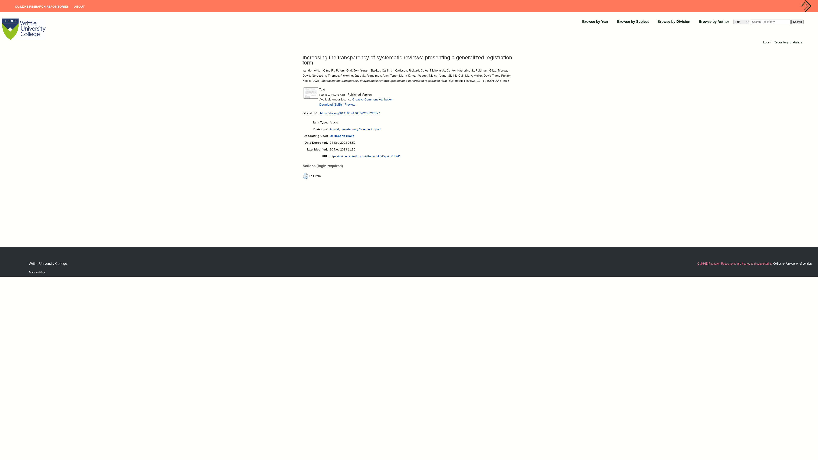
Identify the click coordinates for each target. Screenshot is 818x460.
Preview (349, 104)
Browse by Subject (633, 22)
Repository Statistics (787, 42)
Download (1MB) (330, 104)
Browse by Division (673, 22)
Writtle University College (48, 263)
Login (766, 42)
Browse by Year (595, 22)
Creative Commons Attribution (372, 99)
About (79, 6)
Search (797, 21)
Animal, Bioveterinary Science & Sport (355, 129)
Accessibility (37, 272)
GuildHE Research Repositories (42, 6)
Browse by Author (714, 22)
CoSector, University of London (792, 263)
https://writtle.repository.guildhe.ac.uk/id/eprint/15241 (365, 156)
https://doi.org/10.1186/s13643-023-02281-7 (350, 113)
